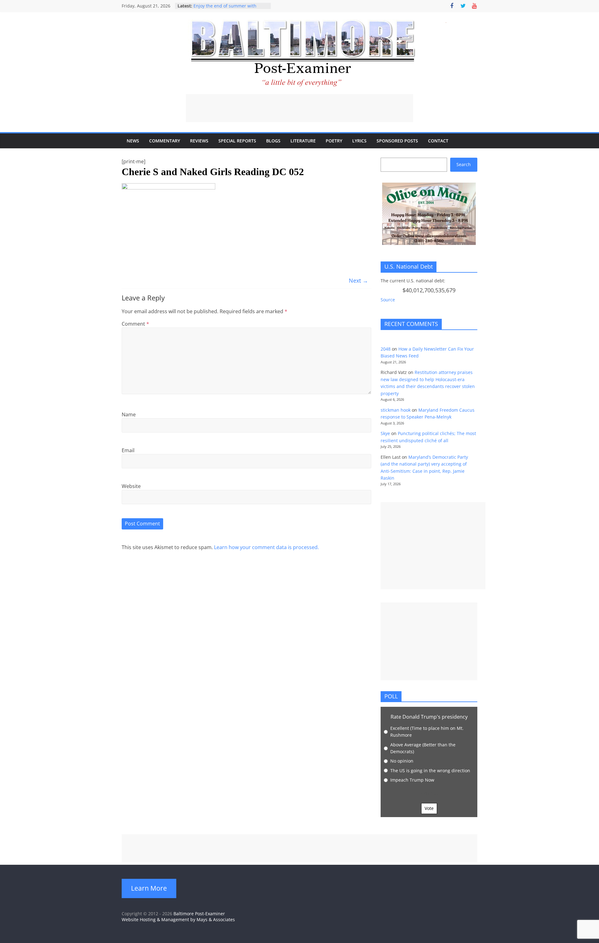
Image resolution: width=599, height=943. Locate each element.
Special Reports (237, 141)
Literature (303, 141)
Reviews (199, 141)
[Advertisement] (299, 108)
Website (131, 486)
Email (128, 450)
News (133, 141)
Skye (385, 433)
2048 (386, 349)
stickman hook (396, 410)
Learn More (149, 888)
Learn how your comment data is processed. (266, 547)
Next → (358, 280)
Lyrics (359, 141)
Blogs (273, 141)
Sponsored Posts (397, 141)
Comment (135, 323)
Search (463, 164)
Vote (429, 808)
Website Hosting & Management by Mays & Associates (178, 919)
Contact (438, 141)
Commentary (164, 141)
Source (388, 300)
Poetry (334, 141)
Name (129, 414)
